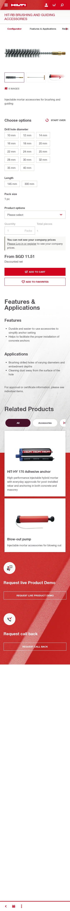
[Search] (62, 5)
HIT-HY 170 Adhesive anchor (29, 471)
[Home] (18, 5)
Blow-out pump (19, 539)
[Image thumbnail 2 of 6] (36, 77)
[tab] (14, 29)
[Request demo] (14, 906)
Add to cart (37, 271)
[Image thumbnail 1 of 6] (14, 77)
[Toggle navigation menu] (6, 5)
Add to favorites (37, 281)
